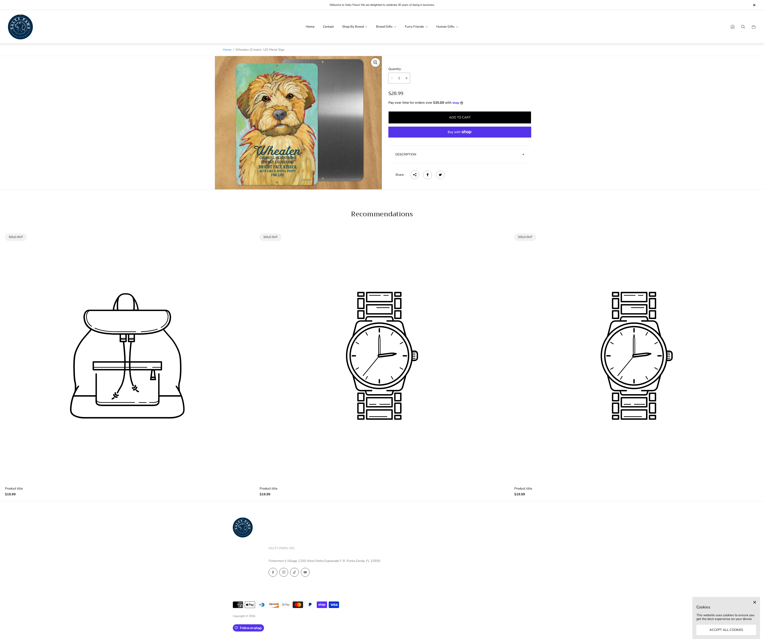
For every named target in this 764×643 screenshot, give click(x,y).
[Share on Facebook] (427, 174)
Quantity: (394, 69)
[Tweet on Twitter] (440, 174)
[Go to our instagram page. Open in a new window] (283, 572)
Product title (14, 488)
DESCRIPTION (405, 154)
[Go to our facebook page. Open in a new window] (273, 572)
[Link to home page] (243, 527)
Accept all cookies (726, 630)
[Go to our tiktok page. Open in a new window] (294, 572)
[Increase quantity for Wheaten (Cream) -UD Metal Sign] (406, 78)
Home (227, 50)
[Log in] (732, 26)
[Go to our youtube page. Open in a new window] (305, 572)
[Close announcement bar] (754, 5)
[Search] (743, 26)
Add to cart (460, 117)
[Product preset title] (127, 356)
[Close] (754, 602)
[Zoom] (375, 62)
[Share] (414, 174)
